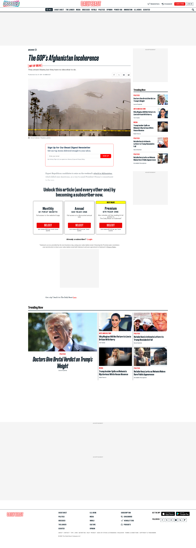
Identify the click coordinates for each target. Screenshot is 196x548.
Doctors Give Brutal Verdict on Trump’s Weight (63, 363)
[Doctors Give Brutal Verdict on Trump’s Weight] (163, 104)
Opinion (109, 10)
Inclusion (120, 532)
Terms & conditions (131, 532)
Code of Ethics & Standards (106, 532)
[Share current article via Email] (124, 75)
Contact (67, 532)
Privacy (93, 532)
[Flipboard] (185, 520)
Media (78, 10)
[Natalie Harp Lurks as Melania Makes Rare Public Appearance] (163, 163)
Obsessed (86, 10)
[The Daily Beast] (91, 3)
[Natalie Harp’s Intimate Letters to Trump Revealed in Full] (163, 147)
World (92, 521)
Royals (94, 10)
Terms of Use (71, 159)
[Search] (193, 10)
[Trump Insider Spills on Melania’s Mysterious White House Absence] (163, 131)
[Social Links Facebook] (162, 520)
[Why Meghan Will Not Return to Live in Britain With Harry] (163, 118)
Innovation (128, 10)
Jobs (76, 532)
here (74, 297)
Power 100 (118, 10)
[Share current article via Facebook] (114, 75)
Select (48, 225)
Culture (93, 525)
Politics (101, 10)
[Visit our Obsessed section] (18, 3)
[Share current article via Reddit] (129, 75)
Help (88, 532)
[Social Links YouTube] (176, 520)
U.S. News (137, 10)
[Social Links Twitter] (167, 520)
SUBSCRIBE (179, 4)
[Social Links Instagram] (171, 520)
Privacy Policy (81, 159)
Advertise (82, 532)
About (60, 532)
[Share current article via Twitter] (119, 75)
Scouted (146, 10)
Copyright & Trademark (148, 532)
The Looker (70, 10)
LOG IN (189, 4)
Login (89, 239)
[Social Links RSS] (180, 520)
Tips (72, 532)
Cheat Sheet (59, 10)
